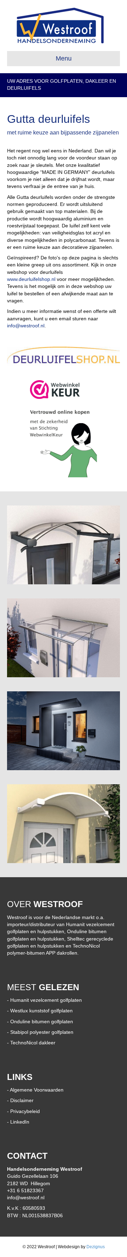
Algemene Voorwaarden (37, 1090)
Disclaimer (22, 1100)
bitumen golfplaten (51, 1021)
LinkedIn (19, 1122)
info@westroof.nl (25, 325)
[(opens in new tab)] (63, 356)
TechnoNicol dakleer (32, 1042)
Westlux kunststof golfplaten (41, 1010)
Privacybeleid (25, 1111)
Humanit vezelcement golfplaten (46, 1000)
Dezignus (95, 1246)
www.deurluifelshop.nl (31, 279)
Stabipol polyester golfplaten (41, 1032)
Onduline (20, 1021)
